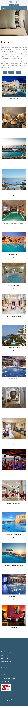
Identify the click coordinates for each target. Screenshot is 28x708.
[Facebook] (2, 681)
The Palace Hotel (13, 378)
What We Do (14, 706)
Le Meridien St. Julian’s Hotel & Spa (13, 223)
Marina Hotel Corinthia (13, 503)
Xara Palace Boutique (13, 409)
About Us (8, 706)
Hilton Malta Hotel (14, 98)
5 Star (11, 72)
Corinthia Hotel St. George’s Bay (14, 441)
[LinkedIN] (8, 681)
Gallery (20, 706)
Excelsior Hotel (13, 254)
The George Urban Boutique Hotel (13, 565)
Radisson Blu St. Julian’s (13, 160)
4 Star (18, 72)
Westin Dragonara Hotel (13, 192)
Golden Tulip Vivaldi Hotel (13, 534)
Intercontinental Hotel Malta (13, 129)
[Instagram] (5, 681)
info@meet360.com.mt (6, 661)
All (4, 72)
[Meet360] (14, 3)
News (24, 706)
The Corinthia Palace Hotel (13, 316)
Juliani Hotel (13, 627)
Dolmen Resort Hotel (13, 472)
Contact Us (14, 707)
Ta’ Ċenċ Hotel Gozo (13, 285)
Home (4, 706)
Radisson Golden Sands (13, 347)
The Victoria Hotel (14, 596)
